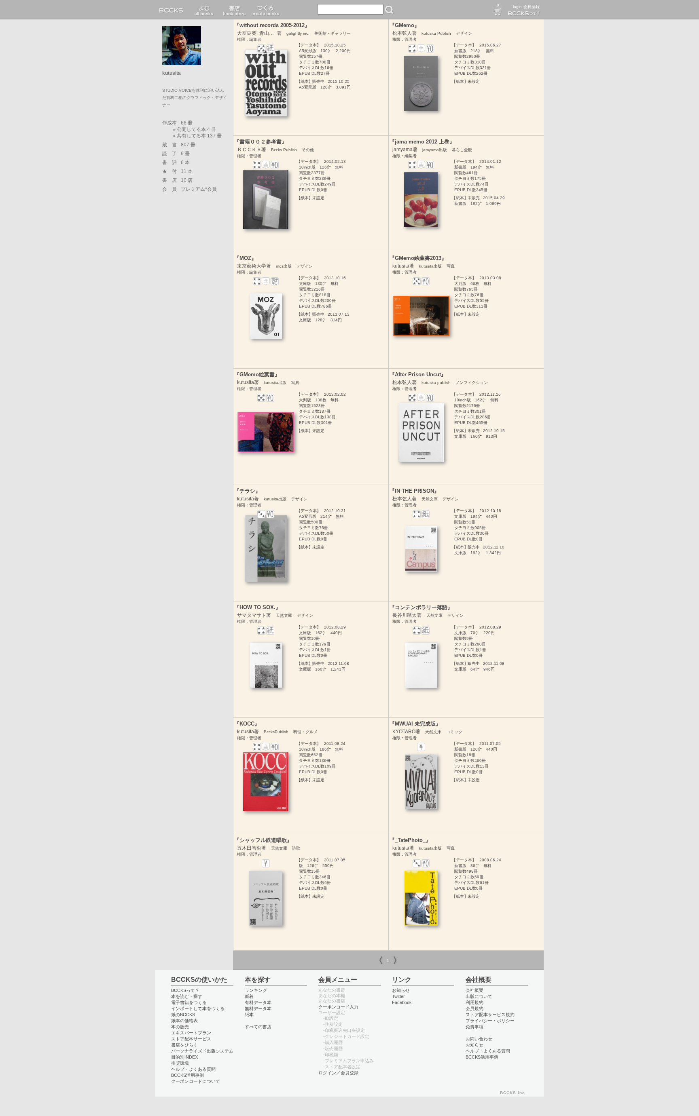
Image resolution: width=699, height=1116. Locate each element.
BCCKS (172, 9)
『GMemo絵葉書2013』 (418, 258)
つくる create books (265, 9)
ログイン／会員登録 (338, 1072)
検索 (389, 9)
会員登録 (531, 6)
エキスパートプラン (191, 1032)
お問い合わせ (479, 1038)
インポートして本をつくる (198, 1008)
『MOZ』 (245, 258)
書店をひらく (184, 1044)
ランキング (256, 990)
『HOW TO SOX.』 (257, 607)
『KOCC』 (247, 724)
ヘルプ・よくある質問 (193, 1069)
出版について (479, 996)
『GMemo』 (404, 25)
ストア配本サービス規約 (490, 1014)
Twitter (398, 996)
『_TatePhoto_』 (410, 840)
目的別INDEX (184, 1057)
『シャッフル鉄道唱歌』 (263, 840)
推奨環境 (180, 1063)
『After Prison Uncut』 (418, 374)
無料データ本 (258, 1008)
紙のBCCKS (183, 1014)
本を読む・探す (186, 996)
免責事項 (474, 1026)
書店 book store (233, 9)
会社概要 (474, 990)
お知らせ (401, 990)
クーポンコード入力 (338, 1006)
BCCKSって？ (185, 990)
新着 (249, 996)
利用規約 (474, 1002)
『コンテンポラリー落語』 (421, 607)
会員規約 (474, 1008)
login (517, 6)
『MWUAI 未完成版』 (415, 724)
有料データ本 (258, 1002)
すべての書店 (258, 1026)
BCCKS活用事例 (187, 1075)
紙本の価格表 (184, 1020)
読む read (204, 9)
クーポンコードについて (195, 1081)
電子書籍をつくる (189, 1002)
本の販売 (180, 1026)
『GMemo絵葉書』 (257, 374)
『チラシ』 (247, 491)
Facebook (402, 1002)
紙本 (249, 1014)
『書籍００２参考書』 (260, 142)
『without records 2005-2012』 (272, 25)
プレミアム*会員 (199, 189)
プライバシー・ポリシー (490, 1020)
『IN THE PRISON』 (414, 491)
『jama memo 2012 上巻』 (422, 142)
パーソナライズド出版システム (202, 1050)
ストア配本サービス (191, 1038)
